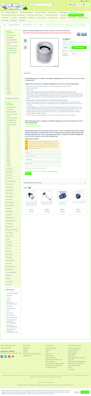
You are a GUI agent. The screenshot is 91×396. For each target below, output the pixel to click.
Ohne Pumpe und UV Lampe (12, 42)
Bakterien (8, 248)
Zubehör (27, 188)
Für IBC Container (11, 50)
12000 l (8, 66)
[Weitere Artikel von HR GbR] (82, 34)
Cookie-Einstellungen (12, 293)
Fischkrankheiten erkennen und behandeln (76, 358)
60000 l (8, 82)
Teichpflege (9, 245)
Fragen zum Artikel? (31, 124)
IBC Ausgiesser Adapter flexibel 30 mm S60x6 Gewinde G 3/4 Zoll (47, 203)
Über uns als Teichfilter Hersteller (11, 303)
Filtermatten (9, 199)
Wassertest (9, 251)
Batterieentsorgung (11, 317)
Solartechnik (9, 236)
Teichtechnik (9, 169)
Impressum (9, 306)
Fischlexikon (71, 369)
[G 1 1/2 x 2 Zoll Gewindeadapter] (78, 196)
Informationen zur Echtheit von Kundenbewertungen (12, 330)
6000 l (8, 59)
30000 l (8, 75)
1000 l (8, 55)
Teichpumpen (9, 172)
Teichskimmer (9, 184)
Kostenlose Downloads (74, 365)
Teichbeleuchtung (10, 181)
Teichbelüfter (9, 190)
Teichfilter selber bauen (12, 98)
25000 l (8, 73)
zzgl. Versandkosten (71, 41)
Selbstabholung (10, 308)
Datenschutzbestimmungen (39, 171)
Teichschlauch (10, 217)
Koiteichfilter (9, 37)
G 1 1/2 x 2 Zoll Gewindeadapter (78, 202)
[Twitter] (6, 357)
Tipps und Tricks (72, 352)
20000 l (8, 71)
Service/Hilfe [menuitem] (85, 1)
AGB (7, 310)
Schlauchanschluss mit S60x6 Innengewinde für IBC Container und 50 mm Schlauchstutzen (31, 204)
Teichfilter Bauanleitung (74, 348)
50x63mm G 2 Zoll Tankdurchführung (62, 203)
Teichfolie (8, 284)
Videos (70, 367)
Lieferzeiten (65, 55)
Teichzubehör (9, 233)
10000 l (8, 64)
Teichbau (8, 278)
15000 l (8, 68)
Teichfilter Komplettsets (10, 32)
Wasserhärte (9, 254)
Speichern (28, 173)
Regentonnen (9, 227)
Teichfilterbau (9, 211)
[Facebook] (2, 357)
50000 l (8, 80)
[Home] (2, 12)
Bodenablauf (9, 281)
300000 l (8, 93)
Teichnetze (9, 242)
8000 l (8, 62)
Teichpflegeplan (72, 354)
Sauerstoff (8, 263)
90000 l (8, 89)
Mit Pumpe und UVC (11, 46)
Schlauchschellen (10, 220)
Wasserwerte (71, 356)
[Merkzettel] (70, 4)
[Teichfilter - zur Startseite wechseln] (14, 6)
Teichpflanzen (9, 269)
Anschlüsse (9, 214)
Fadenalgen (9, 257)
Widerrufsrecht (10, 315)
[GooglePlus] (10, 357)
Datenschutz (9, 313)
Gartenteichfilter (10, 35)
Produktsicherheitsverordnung (32, 182)
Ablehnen (77, 392)
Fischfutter (9, 275)
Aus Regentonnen (11, 48)
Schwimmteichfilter (11, 40)
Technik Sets (9, 178)
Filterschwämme (10, 202)
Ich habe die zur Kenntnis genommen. (42, 171)
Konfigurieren (84, 392)
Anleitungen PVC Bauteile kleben (76, 361)
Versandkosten (24, 375)
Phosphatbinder (10, 260)
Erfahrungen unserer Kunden (76, 363)
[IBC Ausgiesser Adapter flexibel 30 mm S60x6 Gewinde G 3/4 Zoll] (47, 196)
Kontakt (8, 300)
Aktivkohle (8, 208)
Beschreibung (27, 73)
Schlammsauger (10, 266)
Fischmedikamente (11, 272)
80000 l (8, 87)
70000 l (8, 84)
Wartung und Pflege (73, 350)
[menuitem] (42, 4)
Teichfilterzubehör (11, 53)
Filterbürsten (9, 196)
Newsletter (9, 295)
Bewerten (73, 51)
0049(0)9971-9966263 (8, 351)
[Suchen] (53, 4)
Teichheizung (9, 187)
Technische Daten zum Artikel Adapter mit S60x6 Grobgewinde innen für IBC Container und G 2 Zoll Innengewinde (47, 32)
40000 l (8, 77)
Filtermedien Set (10, 205)
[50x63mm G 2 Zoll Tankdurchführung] (62, 196)
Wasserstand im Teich (12, 230)
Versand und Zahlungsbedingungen (12, 325)
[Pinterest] (13, 357)
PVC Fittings (9, 223)
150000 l (8, 91)
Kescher (8, 239)
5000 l (8, 57)
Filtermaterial (9, 193)
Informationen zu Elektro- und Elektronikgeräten (11, 321)
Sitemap (8, 298)
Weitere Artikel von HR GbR (33, 126)
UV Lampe (9, 175)
